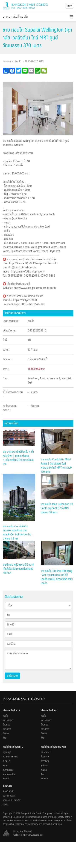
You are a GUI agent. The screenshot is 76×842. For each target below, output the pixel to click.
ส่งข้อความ (12, 676)
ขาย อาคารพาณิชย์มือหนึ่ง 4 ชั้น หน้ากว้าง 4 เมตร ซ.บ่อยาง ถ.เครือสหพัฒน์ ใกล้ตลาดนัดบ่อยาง (18, 458)
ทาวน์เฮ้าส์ (7, 729)
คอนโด (18, 61)
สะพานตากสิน (9, 774)
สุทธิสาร (44, 765)
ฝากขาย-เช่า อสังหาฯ (12, 800)
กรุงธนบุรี (7, 752)
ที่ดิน (4, 738)
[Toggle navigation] (71, 17)
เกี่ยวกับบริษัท (8, 791)
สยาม (5, 765)
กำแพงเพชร (46, 752)
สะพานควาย (8, 770)
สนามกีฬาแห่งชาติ (10, 757)
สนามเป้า (6, 761)
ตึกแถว (6, 733)
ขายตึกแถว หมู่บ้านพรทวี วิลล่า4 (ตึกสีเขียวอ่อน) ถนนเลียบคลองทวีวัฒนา (18, 569)
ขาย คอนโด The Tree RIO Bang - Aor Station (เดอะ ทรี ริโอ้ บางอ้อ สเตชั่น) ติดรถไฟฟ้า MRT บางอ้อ (57, 577)
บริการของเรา (9, 796)
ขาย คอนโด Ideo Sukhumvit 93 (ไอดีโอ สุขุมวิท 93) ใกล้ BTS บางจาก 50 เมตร (57, 508)
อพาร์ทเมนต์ (8, 720)
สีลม (42, 774)
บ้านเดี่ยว (6, 725)
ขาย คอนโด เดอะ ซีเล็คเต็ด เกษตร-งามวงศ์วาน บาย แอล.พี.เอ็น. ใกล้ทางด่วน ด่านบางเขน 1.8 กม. (17, 532)
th (68, 6)
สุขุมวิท (44, 770)
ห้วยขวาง (45, 757)
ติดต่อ (5, 804)
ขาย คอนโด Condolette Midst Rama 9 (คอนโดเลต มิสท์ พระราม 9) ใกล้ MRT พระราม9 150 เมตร (56, 466)
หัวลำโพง (45, 761)
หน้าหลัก (7, 61)
